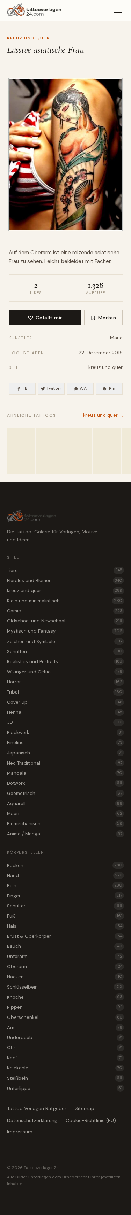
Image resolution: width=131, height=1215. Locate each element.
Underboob (64, 1037)
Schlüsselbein (64, 987)
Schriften (64, 652)
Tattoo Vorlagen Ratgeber (36, 1108)
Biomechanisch (64, 824)
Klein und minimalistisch (64, 601)
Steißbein (64, 1078)
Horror (64, 682)
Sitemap (84, 1108)
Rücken (64, 865)
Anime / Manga (64, 834)
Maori (64, 814)
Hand (64, 876)
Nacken (64, 977)
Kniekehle (64, 1068)
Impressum (19, 1132)
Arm (64, 1027)
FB (25, 388)
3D (64, 722)
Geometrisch (64, 793)
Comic (64, 611)
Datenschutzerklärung (32, 1120)
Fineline (64, 742)
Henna (64, 712)
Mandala (64, 773)
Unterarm (64, 956)
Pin (112, 388)
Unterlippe (64, 1088)
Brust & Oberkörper (64, 936)
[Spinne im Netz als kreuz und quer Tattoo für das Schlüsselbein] (107, 451)
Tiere (64, 570)
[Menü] (118, 10)
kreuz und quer (28, 38)
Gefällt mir (49, 318)
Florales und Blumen (64, 580)
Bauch (64, 946)
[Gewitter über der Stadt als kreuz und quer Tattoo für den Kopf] (21, 451)
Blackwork (64, 732)
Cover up (64, 702)
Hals (64, 926)
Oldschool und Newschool (64, 621)
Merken (107, 318)
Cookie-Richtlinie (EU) (91, 1120)
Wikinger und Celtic (64, 672)
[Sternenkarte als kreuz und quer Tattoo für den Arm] (78, 451)
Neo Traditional (64, 763)
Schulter (64, 906)
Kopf (64, 1058)
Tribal (64, 692)
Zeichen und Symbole (64, 641)
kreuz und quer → (103, 415)
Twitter (54, 388)
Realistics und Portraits (64, 662)
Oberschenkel (64, 1017)
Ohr (64, 1048)
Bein (64, 886)
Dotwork (64, 783)
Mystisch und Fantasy (64, 631)
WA (83, 388)
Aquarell (64, 803)
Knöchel (64, 997)
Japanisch (64, 753)
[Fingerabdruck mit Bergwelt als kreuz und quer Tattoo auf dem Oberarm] (50, 451)
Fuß (64, 916)
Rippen (64, 1007)
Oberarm (41, 252)
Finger (64, 896)
